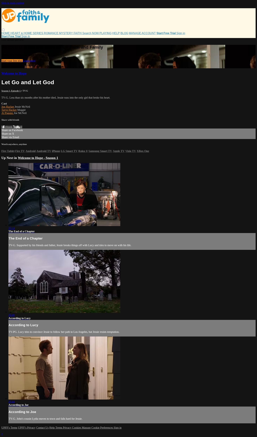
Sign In (25, 36)
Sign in (180, 33)
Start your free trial (12, 60)
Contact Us (42, 427)
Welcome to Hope (13, 73)
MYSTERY (66, 33)
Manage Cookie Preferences (98, 427)
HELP (116, 33)
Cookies (77, 427)
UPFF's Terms (9, 427)
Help (52, 427)
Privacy (67, 427)
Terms (59, 427)
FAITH (78, 33)
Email (19, 126)
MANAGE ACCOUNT (142, 33)
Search (87, 33)
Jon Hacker (8, 106)
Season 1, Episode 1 (11, 90)
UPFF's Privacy (26, 427)
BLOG (124, 33)
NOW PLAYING (102, 33)
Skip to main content (12, 2)
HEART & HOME (21, 33)
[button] (3, 30)
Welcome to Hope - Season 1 (38, 158)
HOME (5, 33)
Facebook (7, 126)
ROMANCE (51, 33)
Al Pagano (7, 113)
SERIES (38, 33)
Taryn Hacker (9, 109)
